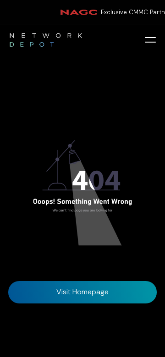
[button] (150, 39)
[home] (45, 39)
